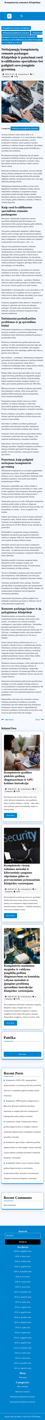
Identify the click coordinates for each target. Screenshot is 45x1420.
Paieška (9, 1038)
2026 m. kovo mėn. (22, 1277)
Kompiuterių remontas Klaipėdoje (22, 2)
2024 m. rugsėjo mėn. (23, 1332)
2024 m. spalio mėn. (22, 1327)
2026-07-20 (12, 997)
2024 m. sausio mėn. (23, 1358)
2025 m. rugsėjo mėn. (23, 1307)
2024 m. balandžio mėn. (23, 1348)
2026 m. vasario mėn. (23, 1282)
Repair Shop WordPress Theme (16, 1417)
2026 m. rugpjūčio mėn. (23, 1251)
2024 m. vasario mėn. (23, 1353)
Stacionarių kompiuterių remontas (22, 1402)
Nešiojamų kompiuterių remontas (16, 33)
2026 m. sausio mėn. (23, 1287)
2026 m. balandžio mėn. (23, 1271)
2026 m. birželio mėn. (23, 1261)
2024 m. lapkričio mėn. (23, 1322)
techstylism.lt (23, 74)
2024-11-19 (9, 74)
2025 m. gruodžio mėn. (23, 1292)
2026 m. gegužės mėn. (22, 1266)
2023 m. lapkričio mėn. (23, 1368)
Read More (11, 816)
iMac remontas (22, 1386)
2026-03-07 (12, 789)
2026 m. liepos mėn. (22, 1256)
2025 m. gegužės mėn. (22, 1312)
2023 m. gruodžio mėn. (23, 1363)
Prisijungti (23, 1377)
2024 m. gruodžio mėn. (23, 1317)
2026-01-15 (12, 889)
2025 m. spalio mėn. (22, 1302)
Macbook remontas (22, 1392)
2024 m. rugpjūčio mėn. (23, 1338)
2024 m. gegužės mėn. (22, 1343)
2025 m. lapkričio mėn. (23, 1297)
